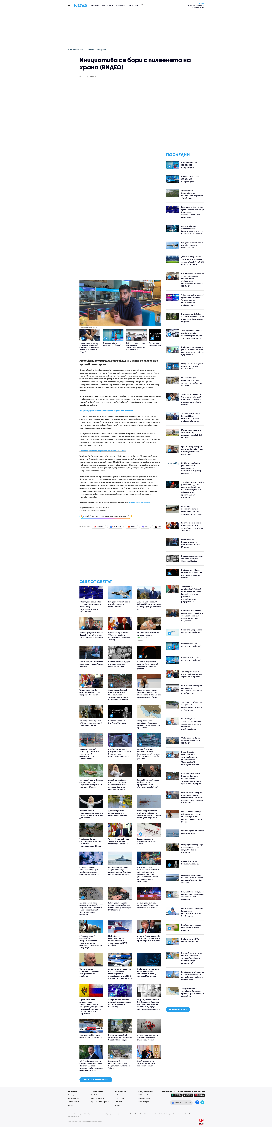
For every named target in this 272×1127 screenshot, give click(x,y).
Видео (70, 1105)
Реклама (70, 1113)
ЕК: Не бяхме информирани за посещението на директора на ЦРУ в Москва (117, 940)
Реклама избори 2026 (80, 1113)
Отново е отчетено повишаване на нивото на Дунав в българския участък (192, 879)
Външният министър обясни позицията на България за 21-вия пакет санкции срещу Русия (149, 693)
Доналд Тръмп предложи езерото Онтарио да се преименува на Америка (148, 938)
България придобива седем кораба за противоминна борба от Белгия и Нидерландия (120, 870)
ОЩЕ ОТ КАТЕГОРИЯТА (96, 1079)
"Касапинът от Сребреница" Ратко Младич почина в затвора (88, 972)
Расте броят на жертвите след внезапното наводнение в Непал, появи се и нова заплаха (148, 753)
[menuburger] (69, 5)
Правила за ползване (170, 1113)
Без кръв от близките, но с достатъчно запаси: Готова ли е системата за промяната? (191, 958)
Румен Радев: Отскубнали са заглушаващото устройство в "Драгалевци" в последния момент (190, 758)
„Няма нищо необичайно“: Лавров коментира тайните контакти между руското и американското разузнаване (191, 594)
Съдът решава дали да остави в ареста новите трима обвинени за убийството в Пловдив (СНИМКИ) (192, 279)
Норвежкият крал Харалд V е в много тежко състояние (146, 1063)
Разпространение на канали (96, 1113)
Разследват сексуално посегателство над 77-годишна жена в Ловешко (192, 895)
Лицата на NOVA (97, 1098)
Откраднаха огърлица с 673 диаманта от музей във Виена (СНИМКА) (91, 723)
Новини (95, 5)
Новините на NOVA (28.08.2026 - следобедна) (190, 179)
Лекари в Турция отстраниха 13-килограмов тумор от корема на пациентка (192, 230)
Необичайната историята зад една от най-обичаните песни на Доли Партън (91, 814)
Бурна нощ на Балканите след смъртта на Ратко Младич (91, 664)
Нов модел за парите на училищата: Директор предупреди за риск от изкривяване (192, 351)
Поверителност (148, 1113)
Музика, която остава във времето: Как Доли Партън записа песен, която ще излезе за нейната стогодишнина (148, 1004)
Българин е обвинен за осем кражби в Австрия (90, 1036)
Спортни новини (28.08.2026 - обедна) (191, 645)
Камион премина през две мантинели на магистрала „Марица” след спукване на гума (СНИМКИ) (192, 798)
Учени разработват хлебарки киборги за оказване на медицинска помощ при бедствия (149, 814)
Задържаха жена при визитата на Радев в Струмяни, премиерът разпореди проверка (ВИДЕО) (192, 399)
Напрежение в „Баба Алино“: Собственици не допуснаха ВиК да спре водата (192, 318)
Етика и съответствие (184, 1113)
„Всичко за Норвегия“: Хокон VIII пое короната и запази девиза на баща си (149, 605)
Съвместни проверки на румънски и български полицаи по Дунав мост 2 (191, 689)
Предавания (119, 1098)
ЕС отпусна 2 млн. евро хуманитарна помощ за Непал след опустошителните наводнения (90, 606)
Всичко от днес (74, 1098)
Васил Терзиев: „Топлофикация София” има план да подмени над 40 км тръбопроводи (191, 724)
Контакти (130, 1113)
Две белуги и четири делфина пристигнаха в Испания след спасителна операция (119, 752)
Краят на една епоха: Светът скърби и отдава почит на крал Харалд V (119, 636)
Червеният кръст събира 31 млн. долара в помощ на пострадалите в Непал (90, 842)
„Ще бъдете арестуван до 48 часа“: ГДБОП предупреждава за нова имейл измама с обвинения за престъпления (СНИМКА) (192, 489)
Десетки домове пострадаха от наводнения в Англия (117, 813)
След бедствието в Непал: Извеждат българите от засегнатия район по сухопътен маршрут (118, 694)
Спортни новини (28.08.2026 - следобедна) (189, 165)
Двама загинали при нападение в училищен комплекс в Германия (147, 905)
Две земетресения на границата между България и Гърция (147, 1037)
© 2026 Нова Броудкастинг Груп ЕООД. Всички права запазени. (85, 1121)
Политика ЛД (158, 1113)
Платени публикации (73, 1116)
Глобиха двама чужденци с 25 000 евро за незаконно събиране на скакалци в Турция (91, 783)
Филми (117, 1105)
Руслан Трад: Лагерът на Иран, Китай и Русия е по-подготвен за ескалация (91, 635)
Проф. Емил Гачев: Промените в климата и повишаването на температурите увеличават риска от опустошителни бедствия (148, 874)
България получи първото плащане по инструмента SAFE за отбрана (191, 381)
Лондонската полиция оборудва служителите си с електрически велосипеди (120, 1003)
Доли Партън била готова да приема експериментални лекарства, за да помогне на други (117, 784)
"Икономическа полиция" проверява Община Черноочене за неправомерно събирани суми (192, 300)
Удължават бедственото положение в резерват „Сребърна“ (192, 194)
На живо (133, 5)
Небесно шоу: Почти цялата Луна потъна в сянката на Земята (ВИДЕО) (147, 665)
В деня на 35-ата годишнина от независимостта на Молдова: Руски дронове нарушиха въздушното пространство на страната (91, 1007)
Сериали (118, 1102)
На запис (121, 5)
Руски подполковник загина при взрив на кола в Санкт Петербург (120, 1037)
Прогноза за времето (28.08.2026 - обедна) (191, 631)
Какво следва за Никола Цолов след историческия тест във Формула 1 (192, 912)
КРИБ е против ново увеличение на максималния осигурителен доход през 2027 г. (191, 468)
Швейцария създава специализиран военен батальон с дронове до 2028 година (119, 906)
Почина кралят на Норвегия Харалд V (117, 722)
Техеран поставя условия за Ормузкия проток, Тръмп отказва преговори (148, 724)
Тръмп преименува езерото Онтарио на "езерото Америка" (89, 692)
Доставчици (121, 1113)
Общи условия (138, 1113)
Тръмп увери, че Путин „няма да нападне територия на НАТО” (118, 841)
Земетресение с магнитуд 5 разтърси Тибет (147, 841)
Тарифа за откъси (111, 1113)
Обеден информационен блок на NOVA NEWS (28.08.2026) (192, 366)
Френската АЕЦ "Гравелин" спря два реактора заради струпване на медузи (89, 870)
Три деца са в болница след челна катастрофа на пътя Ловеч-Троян (191, 706)
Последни (71, 1095)
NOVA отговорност (146, 1095)
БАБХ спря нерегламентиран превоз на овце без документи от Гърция (191, 510)
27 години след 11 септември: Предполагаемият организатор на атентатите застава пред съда (90, 942)
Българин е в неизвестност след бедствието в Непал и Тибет (119, 1064)
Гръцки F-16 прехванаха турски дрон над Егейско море (119, 604)
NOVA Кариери (144, 1098)
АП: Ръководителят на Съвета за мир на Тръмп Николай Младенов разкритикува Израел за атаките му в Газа (91, 1065)
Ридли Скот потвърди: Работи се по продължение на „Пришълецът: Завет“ (148, 783)
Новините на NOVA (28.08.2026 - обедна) (191, 659)
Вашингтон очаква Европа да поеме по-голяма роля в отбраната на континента (89, 753)
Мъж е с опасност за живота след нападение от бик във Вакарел (191, 433)
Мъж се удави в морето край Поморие (192, 832)
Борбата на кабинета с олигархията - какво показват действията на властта (192, 975)
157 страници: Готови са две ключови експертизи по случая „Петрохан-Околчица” (191, 334)
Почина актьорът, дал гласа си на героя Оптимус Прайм (119, 664)
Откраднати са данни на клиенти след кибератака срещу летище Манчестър (148, 972)
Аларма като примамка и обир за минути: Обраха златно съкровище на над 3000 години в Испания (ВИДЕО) (120, 973)
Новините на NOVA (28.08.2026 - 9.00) (190, 940)
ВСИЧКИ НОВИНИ (178, 1009)
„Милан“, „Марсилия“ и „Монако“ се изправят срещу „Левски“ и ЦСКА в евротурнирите (192, 260)
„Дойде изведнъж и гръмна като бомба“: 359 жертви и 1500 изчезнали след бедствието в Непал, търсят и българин (91, 908)
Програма (107, 5)
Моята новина (73, 1102)
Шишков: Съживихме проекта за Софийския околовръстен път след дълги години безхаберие (192, 616)
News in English (143, 1102)
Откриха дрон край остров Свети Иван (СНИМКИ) (190, 740)
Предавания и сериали (100, 1102)
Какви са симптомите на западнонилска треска (192, 927)
